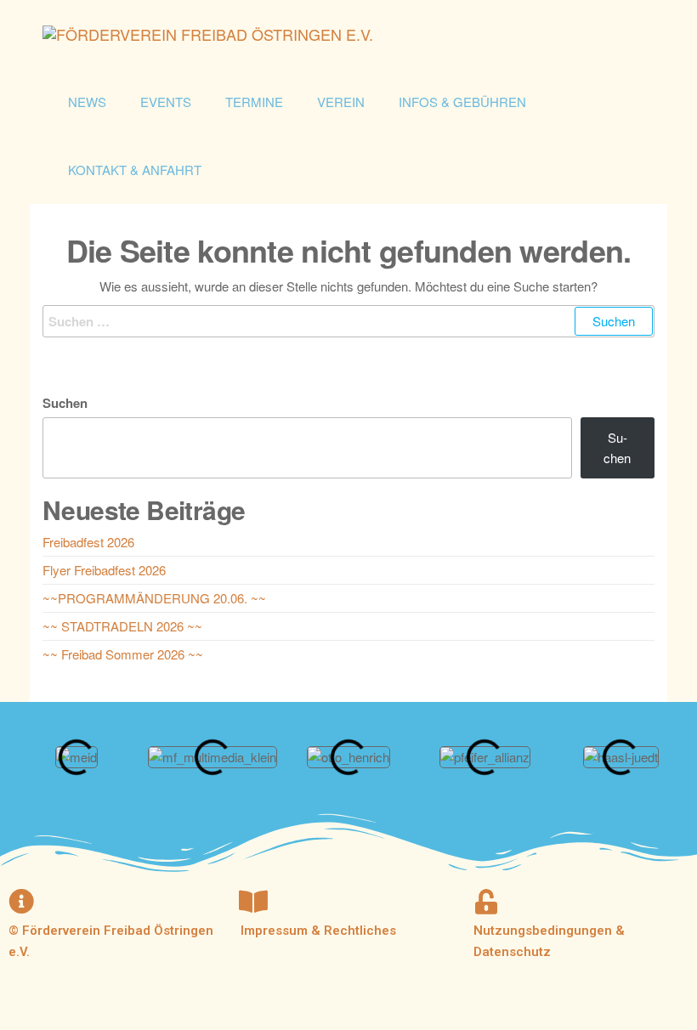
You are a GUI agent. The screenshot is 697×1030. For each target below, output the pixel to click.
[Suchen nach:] (348, 321)
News (87, 101)
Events (165, 101)
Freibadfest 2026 (88, 542)
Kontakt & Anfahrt (134, 169)
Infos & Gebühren (462, 101)
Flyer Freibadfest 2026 (104, 570)
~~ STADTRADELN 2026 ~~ (122, 626)
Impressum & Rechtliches (318, 930)
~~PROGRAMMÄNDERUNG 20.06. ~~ (154, 598)
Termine (254, 101)
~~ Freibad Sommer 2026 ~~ (122, 654)
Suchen (65, 402)
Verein (341, 101)
